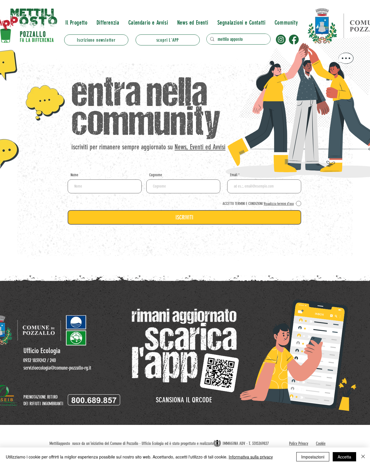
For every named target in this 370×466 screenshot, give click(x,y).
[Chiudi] (363, 456)
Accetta (344, 457)
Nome (74, 175)
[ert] (281, 39)
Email (233, 175)
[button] (108, 22)
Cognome (155, 175)
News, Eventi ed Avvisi (200, 147)
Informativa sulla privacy (251, 457)
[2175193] (294, 39)
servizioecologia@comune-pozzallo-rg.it (57, 368)
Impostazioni (312, 457)
